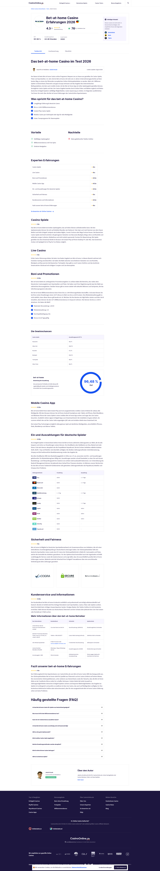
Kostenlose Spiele (81, 3)
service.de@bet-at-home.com (58, 643)
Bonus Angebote (116, 3)
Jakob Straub (53, 69)
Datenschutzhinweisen (79, 867)
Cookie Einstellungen (105, 867)
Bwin (109, 35)
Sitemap (31, 864)
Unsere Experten (85, 805)
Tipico (110, 38)
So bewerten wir (85, 808)
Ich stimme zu (121, 867)
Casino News (110, 805)
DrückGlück (111, 32)
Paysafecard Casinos (35, 808)
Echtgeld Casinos (64, 3)
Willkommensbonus (60, 808)
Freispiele (57, 805)
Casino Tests (99, 3)
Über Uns (83, 801)
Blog (107, 808)
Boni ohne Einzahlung (61, 801)
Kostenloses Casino (112, 801)
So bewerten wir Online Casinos (41, 211)
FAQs (81, 812)
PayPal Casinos (33, 805)
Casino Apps (33, 812)
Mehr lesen (81, 780)
